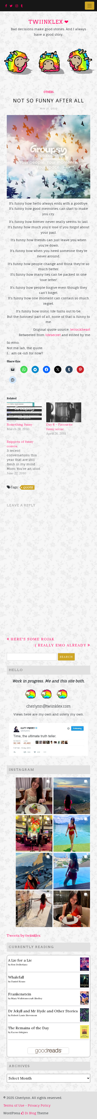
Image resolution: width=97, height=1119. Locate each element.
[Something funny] (24, 412)
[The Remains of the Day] (84, 1031)
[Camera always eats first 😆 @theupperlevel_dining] (34, 795)
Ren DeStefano (19, 964)
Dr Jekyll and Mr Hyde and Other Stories (43, 1011)
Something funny (19, 424)
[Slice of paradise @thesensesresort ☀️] (34, 908)
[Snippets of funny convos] (26, 457)
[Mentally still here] (72, 870)
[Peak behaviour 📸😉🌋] (72, 795)
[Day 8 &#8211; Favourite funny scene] (63, 412)
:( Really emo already (60, 645)
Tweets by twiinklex (23, 935)
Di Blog (30, 1113)
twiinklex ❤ (48, 22)
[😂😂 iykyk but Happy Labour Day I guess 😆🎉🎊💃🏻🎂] (72, 908)
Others (48, 92)
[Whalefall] (84, 980)
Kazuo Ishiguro (19, 1032)
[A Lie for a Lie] (84, 964)
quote (28, 487)
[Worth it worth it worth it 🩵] (72, 832)
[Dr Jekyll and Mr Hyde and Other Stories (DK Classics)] (84, 1014)
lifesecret (53, 335)
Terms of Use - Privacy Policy (27, 1105)
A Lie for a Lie (20, 960)
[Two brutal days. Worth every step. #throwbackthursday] (34, 870)
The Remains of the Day (28, 1028)
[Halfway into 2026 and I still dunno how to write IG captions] (34, 832)
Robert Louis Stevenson (24, 1015)
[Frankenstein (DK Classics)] (84, 997)
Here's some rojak (33, 639)
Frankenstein (19, 994)
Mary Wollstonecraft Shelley (26, 998)
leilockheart (80, 329)
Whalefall (16, 977)
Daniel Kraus (18, 981)
